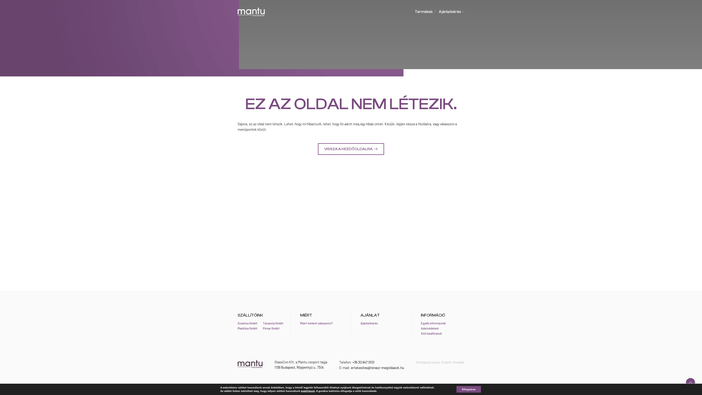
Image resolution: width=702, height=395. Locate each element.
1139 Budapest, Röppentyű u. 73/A (299, 367)
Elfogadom (468, 389)
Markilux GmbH (247, 328)
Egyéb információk (433, 323)
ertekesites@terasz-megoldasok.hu (377, 368)
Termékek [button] (424, 12)
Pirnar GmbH (271, 328)
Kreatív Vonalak (452, 362)
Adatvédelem (430, 328)
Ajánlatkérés (369, 323)
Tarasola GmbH (273, 323)
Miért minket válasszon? (316, 323)
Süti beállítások (431, 333)
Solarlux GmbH (247, 323)
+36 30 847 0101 (363, 362)
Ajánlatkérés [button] (450, 12)
